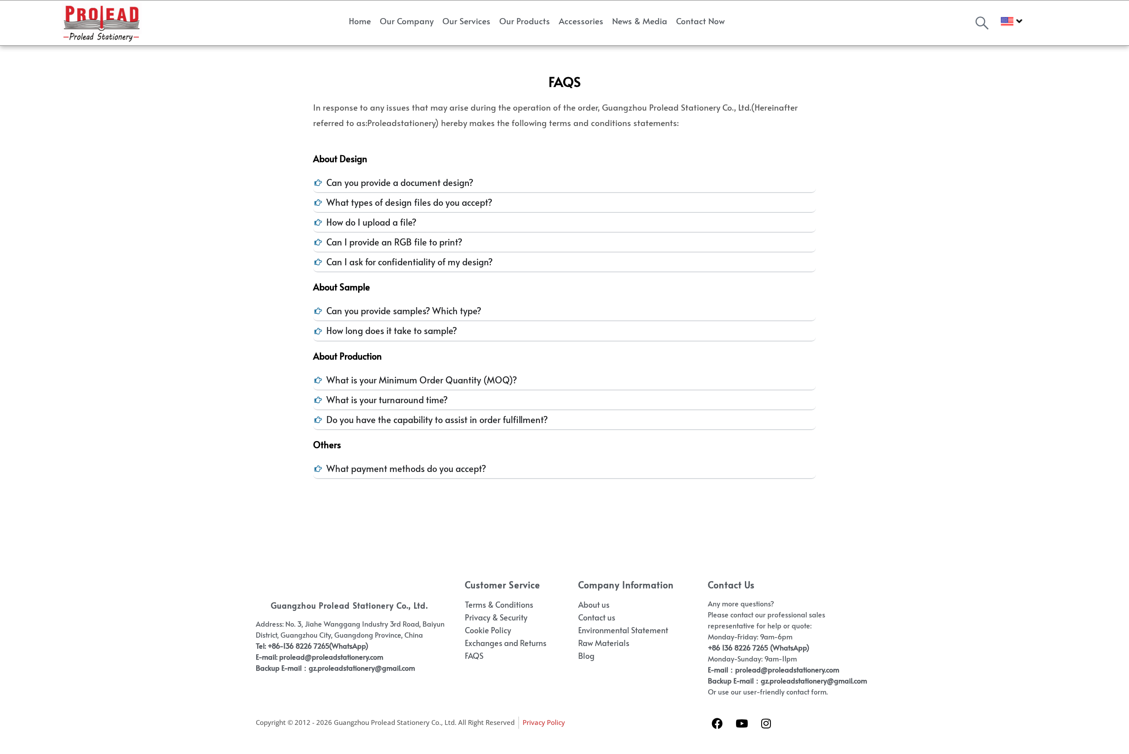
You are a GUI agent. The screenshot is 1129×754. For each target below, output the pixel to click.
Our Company (407, 21)
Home (360, 21)
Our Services (466, 21)
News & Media (639, 21)
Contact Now (700, 21)
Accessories (581, 21)
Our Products (524, 21)
